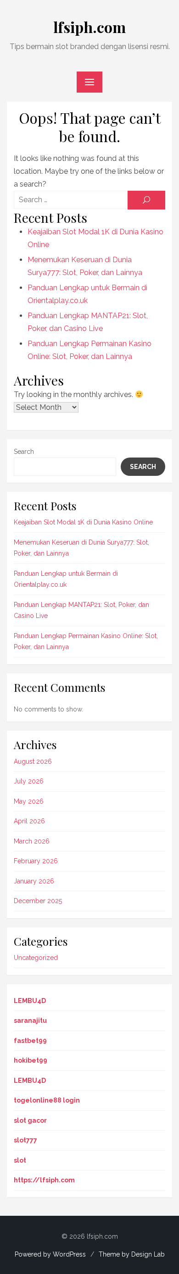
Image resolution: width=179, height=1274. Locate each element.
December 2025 (38, 900)
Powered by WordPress (50, 1254)
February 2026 (36, 861)
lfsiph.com (89, 27)
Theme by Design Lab (132, 1254)
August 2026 (33, 761)
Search (24, 451)
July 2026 (29, 781)
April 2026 (29, 821)
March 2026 (32, 841)
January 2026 (34, 881)
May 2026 (29, 801)
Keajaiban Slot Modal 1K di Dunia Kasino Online (83, 522)
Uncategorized (36, 957)
